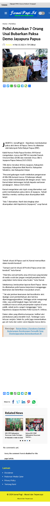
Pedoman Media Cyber (13, 476)
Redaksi (9, 45)
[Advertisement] (25, 115)
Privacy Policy (10, 480)
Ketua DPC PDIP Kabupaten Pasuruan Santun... (33, 435)
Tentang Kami (10, 484)
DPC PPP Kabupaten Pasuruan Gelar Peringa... (14, 434)
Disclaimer (8, 473)
